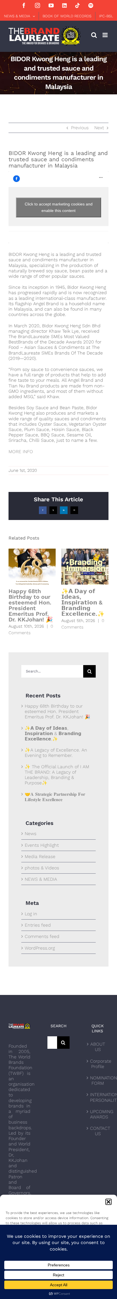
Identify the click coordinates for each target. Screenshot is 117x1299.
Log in (31, 913)
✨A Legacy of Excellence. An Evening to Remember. (56, 752)
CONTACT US (98, 1131)
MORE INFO (21, 451)
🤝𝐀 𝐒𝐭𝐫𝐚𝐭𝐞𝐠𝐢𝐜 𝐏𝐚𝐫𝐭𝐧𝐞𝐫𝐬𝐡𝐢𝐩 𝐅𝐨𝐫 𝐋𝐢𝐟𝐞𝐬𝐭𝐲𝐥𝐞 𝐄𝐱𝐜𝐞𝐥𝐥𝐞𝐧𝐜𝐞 (55, 796)
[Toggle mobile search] (94, 35)
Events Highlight (42, 845)
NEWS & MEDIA (41, 879)
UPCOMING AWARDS (98, 1114)
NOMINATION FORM (98, 1080)
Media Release (40, 856)
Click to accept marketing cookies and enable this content (59, 207)
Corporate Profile (98, 1063)
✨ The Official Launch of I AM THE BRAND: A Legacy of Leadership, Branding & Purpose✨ (57, 775)
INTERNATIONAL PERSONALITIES (98, 1097)
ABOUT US (97, 1046)
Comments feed (42, 936)
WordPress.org (40, 948)
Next (99, 127)
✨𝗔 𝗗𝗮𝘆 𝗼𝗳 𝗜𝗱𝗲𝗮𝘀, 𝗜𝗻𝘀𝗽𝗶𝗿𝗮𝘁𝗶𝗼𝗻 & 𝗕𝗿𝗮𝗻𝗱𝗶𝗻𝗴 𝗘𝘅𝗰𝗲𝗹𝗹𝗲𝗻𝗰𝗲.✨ (83, 602)
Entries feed (38, 925)
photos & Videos (42, 868)
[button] (108, 1202)
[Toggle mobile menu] (105, 35)
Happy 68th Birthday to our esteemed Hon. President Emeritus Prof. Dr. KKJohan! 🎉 (31, 605)
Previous (80, 127)
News (30, 833)
